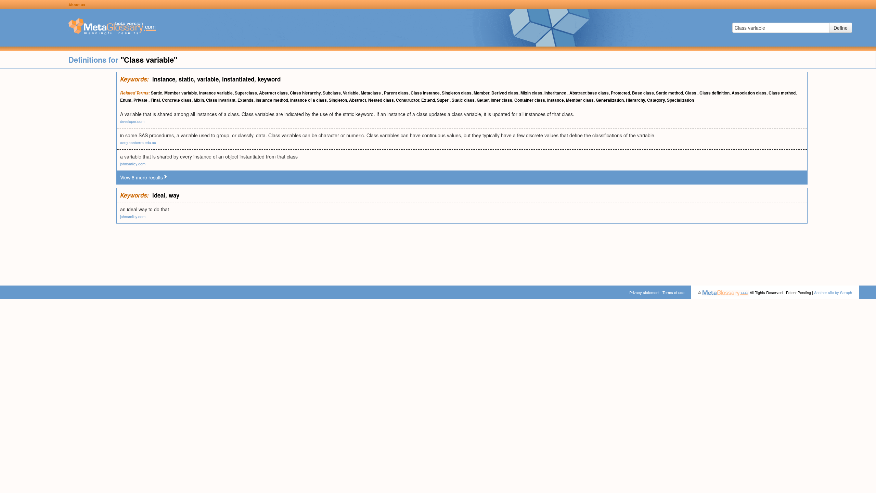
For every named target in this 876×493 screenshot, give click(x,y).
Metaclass (371, 93)
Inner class (501, 100)
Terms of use (673, 292)
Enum (125, 100)
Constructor (407, 100)
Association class (749, 93)
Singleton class (457, 93)
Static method (669, 93)
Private (141, 100)
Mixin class (531, 93)
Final (155, 100)
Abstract (357, 100)
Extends (245, 100)
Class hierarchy (305, 93)
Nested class (381, 100)
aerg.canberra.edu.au (138, 142)
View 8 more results (141, 177)
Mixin (199, 100)
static (186, 79)
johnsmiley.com (132, 163)
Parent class (396, 93)
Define (841, 27)
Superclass (246, 93)
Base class (643, 93)
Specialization (680, 100)
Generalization (610, 100)
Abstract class (273, 93)
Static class (463, 100)
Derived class (504, 93)
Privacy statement (644, 292)
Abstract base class (589, 93)
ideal (158, 195)
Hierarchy (635, 100)
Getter (483, 100)
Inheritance (555, 93)
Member (481, 93)
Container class (529, 100)
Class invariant (220, 100)
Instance (555, 100)
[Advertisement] (58, 174)
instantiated (238, 79)
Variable (351, 93)
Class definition (714, 93)
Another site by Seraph (833, 292)
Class (691, 93)
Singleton (338, 100)
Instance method (272, 100)
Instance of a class (308, 100)
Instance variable (216, 93)
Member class (580, 100)
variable (208, 79)
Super (443, 100)
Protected (620, 93)
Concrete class (177, 100)
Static (156, 93)
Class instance (425, 93)
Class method (782, 93)
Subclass (332, 93)
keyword (269, 79)
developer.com (132, 121)
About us (76, 4)
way (174, 195)
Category (656, 100)
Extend (428, 100)
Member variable (180, 93)
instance (163, 79)
